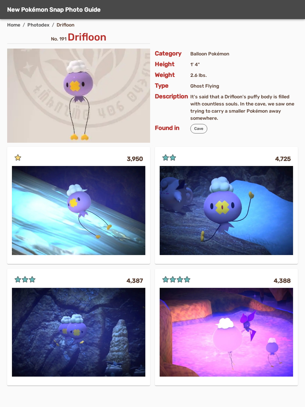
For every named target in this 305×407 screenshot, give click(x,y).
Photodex (38, 25)
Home (13, 25)
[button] (198, 128)
